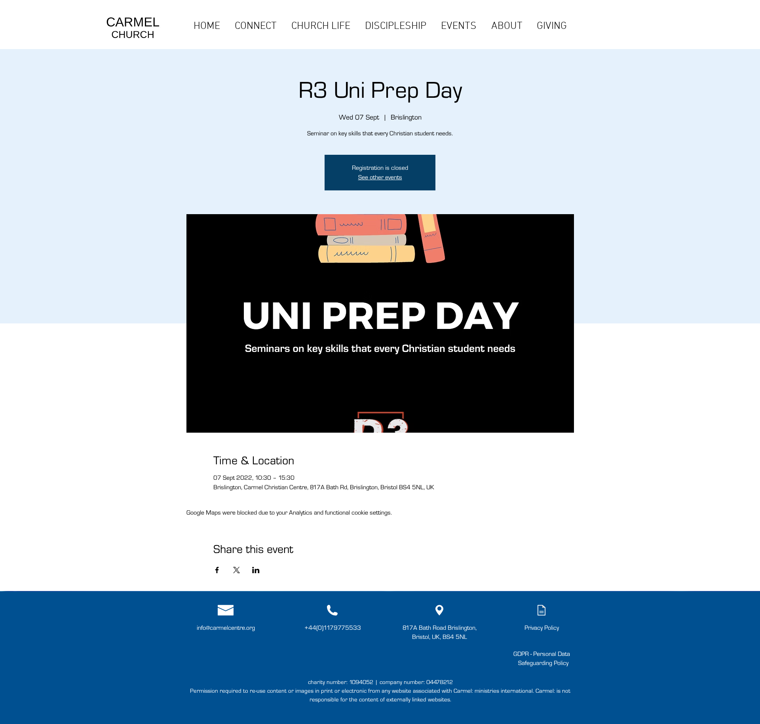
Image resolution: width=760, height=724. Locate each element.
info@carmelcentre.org (226, 627)
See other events (380, 177)
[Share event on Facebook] (217, 570)
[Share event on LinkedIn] (256, 570)
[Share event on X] (236, 570)
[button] (255, 25)
